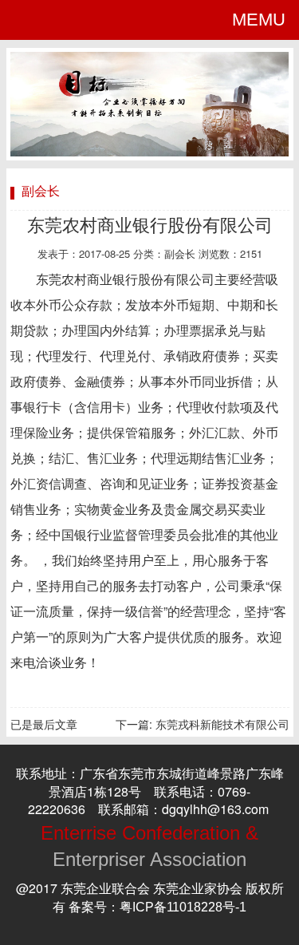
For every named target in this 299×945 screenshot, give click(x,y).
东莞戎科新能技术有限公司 (222, 724)
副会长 (179, 254)
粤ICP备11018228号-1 (183, 907)
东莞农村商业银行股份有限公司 (150, 225)
